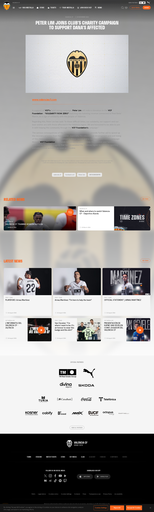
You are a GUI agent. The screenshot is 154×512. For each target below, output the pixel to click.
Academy (92, 457)
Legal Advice (42, 494)
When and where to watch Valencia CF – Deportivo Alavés (94, 212)
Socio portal (136, 8)
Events (124, 457)
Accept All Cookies (134, 508)
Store (41, 7)
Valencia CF (9, 221)
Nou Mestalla (27, 7)
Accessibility (118, 494)
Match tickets (51, 457)
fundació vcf (69, 175)
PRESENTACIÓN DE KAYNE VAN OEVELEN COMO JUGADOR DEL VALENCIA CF (113, 326)
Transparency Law (95, 494)
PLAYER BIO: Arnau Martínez (17, 300)
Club (83, 457)
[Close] (150, 507)
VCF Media (73, 457)
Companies (114, 457)
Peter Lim (82, 175)
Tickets (53, 7)
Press (84, 494)
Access (146, 8)
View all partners (77, 428)
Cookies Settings (66, 494)
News (99, 7)
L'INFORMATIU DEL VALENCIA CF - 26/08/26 (13, 325)
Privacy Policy (107, 494)
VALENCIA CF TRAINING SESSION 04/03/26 (24, 224)
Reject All (117, 508)
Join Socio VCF (86, 7)
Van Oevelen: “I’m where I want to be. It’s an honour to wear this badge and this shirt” (64, 326)
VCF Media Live (10, 320)
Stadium (39, 457)
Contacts (77, 494)
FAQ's (33, 494)
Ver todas (145, 199)
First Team (9, 297)
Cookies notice (53, 494)
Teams (29, 457)
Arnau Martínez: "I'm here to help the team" (73, 300)
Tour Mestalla (68, 7)
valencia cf (57, 175)
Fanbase (103, 457)
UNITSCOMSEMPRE (95, 175)
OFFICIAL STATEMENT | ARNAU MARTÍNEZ (122, 300)
